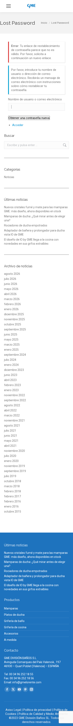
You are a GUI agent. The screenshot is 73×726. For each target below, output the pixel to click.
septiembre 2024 (15, 354)
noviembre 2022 (14, 395)
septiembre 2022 (15, 400)
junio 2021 (10, 435)
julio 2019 (10, 476)
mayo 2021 (11, 440)
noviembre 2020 (14, 450)
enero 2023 (11, 390)
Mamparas (11, 608)
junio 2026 (10, 284)
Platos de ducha (14, 614)
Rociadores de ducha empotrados (25, 225)
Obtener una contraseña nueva (29, 118)
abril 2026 (10, 294)
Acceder (17, 125)
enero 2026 (11, 309)
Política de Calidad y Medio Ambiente (43, 714)
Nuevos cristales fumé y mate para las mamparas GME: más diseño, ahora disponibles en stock (36, 209)
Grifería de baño (14, 621)
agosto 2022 (12, 405)
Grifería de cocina (15, 627)
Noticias (9, 177)
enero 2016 (11, 506)
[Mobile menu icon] (8, 6)
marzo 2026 (12, 299)
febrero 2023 (12, 385)
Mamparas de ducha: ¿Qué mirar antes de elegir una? (34, 218)
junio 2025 (10, 334)
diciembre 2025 (14, 314)
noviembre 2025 (14, 319)
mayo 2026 (11, 289)
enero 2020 (11, 461)
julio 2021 (10, 430)
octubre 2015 (12, 511)
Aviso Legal (13, 710)
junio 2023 (10, 375)
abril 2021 (10, 445)
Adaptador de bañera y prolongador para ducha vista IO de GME (34, 232)
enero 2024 (11, 364)
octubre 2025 (12, 324)
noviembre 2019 (14, 466)
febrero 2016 (12, 501)
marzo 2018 (12, 486)
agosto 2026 (12, 273)
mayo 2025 (11, 339)
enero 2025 (11, 349)
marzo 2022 (12, 415)
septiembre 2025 (15, 329)
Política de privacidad (37, 710)
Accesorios (11, 633)
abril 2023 (10, 380)
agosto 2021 (12, 425)
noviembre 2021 (14, 420)
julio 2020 (10, 455)
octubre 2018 (12, 481)
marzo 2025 (12, 344)
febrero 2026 (12, 304)
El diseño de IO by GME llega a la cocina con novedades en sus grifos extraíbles (31, 241)
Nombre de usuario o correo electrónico (35, 99)
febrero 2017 (12, 496)
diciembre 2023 (14, 369)
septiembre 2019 (15, 471)
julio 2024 (10, 359)
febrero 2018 (12, 491)
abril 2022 (10, 410)
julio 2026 (10, 278)
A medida (10, 639)
